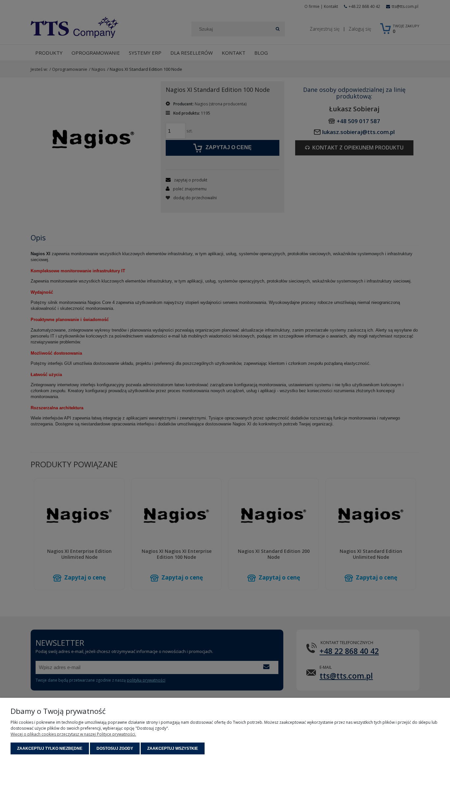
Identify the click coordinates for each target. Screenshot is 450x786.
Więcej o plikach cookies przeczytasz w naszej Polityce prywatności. (73, 734)
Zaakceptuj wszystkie (172, 748)
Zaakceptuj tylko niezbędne (49, 748)
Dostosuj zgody (115, 748)
